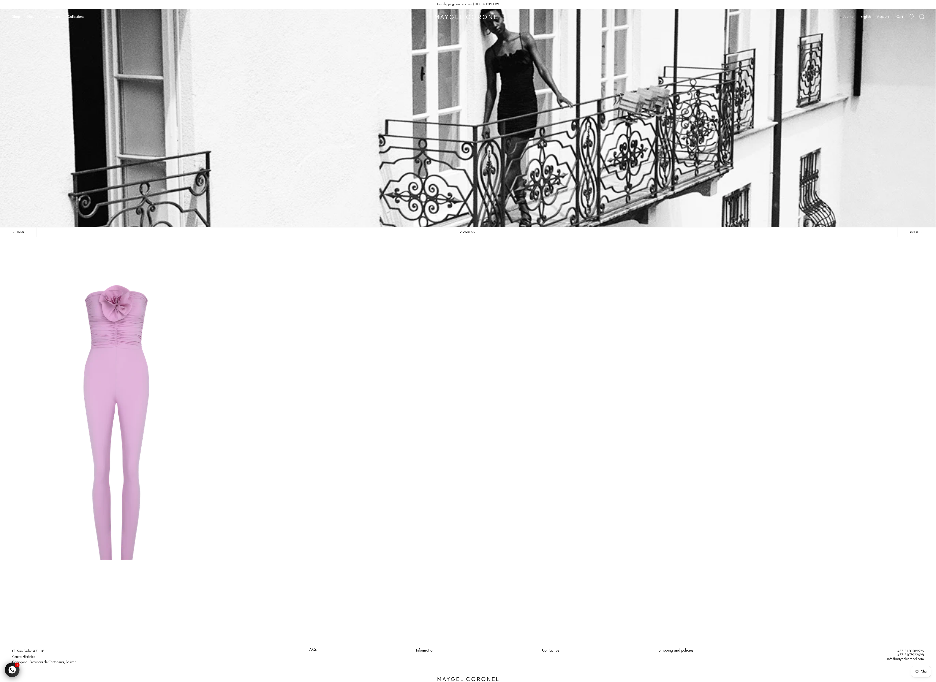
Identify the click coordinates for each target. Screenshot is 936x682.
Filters (20, 232)
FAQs (312, 650)
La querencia (467, 232)
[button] (16, 17)
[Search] (921, 17)
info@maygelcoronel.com (905, 659)
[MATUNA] (116, 411)
